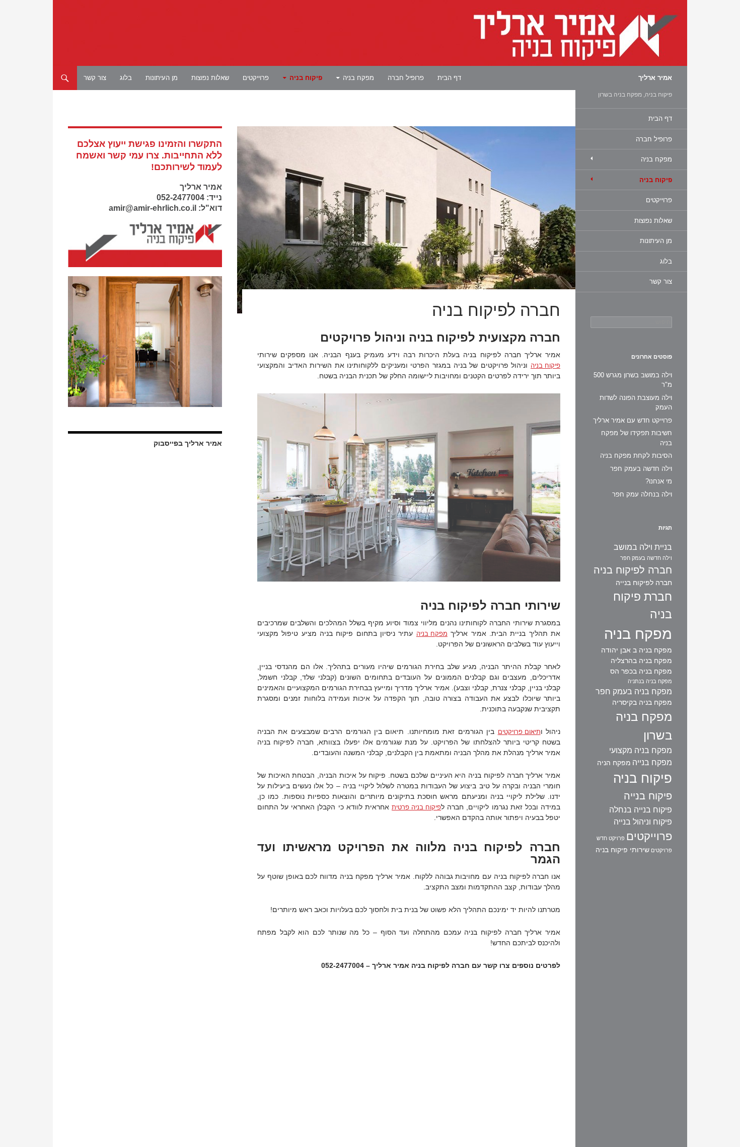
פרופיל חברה (406, 77)
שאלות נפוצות (210, 77)
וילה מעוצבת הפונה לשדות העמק (636, 403)
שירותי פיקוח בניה (622, 850)
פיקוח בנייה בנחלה (640, 809)
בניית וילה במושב (643, 547)
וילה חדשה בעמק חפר (641, 468)
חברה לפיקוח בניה (633, 570)
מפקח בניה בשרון (644, 726)
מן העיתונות (161, 77)
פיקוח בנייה (648, 795)
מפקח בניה (358, 77)
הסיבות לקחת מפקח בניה (636, 455)
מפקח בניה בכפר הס (641, 671)
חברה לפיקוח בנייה (644, 583)
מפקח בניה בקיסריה (642, 702)
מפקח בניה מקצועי (640, 750)
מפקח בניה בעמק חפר (634, 691)
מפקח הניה (614, 763)
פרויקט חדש (611, 838)
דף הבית (449, 77)
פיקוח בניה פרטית (416, 807)
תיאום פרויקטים (519, 731)
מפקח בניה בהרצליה (641, 661)
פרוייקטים (256, 77)
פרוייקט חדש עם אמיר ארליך (632, 420)
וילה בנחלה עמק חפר (642, 494)
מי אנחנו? (658, 481)
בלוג (126, 77)
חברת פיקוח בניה (642, 605)
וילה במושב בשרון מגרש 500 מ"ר (633, 380)
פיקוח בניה (305, 77)
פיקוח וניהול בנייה (643, 821)
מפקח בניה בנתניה (650, 681)
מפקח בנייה (652, 762)
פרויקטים (661, 850)
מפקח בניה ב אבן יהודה (636, 650)
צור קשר (95, 77)
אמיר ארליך (655, 77)
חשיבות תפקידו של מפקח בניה (636, 438)
